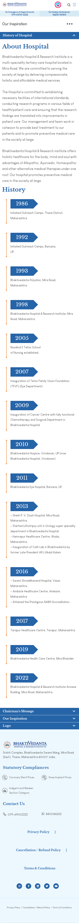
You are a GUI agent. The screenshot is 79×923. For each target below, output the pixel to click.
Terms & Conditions (39, 868)
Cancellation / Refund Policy (38, 850)
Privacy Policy (38, 832)
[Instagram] (19, 886)
